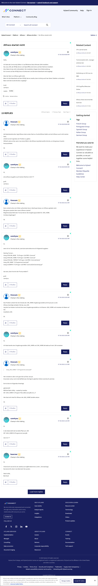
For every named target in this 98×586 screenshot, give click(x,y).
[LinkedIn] (21, 526)
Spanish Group (81, 129)
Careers (37, 535)
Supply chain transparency (71, 567)
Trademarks (58, 567)
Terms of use (33, 567)
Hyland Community (70, 10)
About (36, 539)
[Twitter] (11, 526)
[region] (49, 581)
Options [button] (93, 35)
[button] (6, 103)
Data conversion (8, 546)
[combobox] (36, 25)
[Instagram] (16, 526)
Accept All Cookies (80, 581)
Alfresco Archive (32, 35)
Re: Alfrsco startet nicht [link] (45, 35)
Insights (37, 513)
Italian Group (81, 132)
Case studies (38, 506)
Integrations (38, 517)
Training (67, 539)
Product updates (70, 521)
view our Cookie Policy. (16, 584)
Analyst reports (39, 510)
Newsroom (38, 550)
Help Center (80, 177)
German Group (81, 135)
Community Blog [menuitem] (31, 17)
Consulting (7, 542)
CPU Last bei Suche (81, 50)
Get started (31, 3)
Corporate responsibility (42, 546)
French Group (81, 124)
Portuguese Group (82, 126)
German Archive (14, 96)
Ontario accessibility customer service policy (38, 569)
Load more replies (36, 492)
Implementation (8, 535)
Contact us (8, 517)
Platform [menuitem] (17, 17)
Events (67, 535)
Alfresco (22, 35)
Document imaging (9, 550)
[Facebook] (6, 526)
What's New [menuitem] (6, 17)
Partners (37, 542)
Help (82, 10)
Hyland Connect (6, 35)
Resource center (70, 506)
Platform (15, 35)
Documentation (69, 542)
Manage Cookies (66, 581)
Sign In (89, 10)
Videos (67, 517)
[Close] (95, 580)
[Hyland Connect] (14, 10)
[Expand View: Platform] (21, 17)
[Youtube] (26, 526)
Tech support (69, 546)
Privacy (19, 567)
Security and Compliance (46, 567)
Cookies (25, 567)
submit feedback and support (47, 3)
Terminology (69, 510)
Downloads (68, 513)
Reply (65, 103)
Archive (11, 91)
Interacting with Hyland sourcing (62, 569)
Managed (6, 539)
